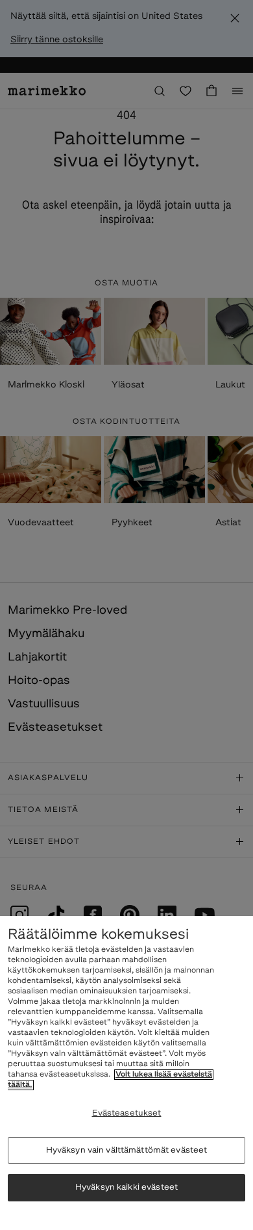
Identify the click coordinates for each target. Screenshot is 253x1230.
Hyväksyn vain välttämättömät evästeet (127, 1150)
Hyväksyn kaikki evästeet (126, 1187)
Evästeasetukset (127, 1113)
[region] (126, 1073)
